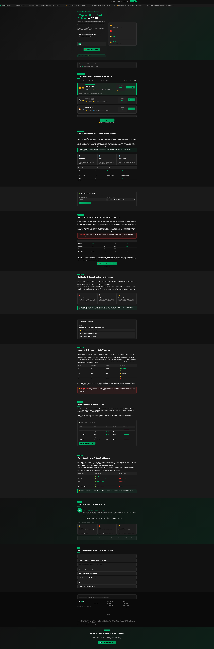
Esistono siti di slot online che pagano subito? (107, 573)
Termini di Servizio (126, 605)
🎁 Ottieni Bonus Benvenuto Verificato (107, 263)
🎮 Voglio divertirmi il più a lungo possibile (88, 336)
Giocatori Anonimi (96, 597)
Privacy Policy (125, 603)
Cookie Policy (125, 607)
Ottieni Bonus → (131, 87)
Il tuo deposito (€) (83, 197)
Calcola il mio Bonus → (84, 202)
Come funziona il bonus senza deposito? (107, 586)
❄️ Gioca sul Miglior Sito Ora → (107, 642)
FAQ (127, 1)
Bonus (118, 1)
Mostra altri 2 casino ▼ (107, 115)
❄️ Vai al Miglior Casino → (107, 120)
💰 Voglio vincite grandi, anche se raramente (88, 330)
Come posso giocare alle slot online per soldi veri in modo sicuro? (107, 560)
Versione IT (109, 614)
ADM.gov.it (90, 597)
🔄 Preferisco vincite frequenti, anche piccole (88, 333)
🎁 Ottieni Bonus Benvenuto (91, 49)
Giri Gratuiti (123, 1)
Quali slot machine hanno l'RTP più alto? (107, 577)
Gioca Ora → (133, 1)
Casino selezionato (111, 197)
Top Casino (113, 1)
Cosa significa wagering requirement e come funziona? (107, 564)
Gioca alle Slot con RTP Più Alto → (87, 443)
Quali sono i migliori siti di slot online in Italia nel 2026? (107, 556)
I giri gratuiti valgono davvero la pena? (107, 569)
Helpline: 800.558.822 (104, 597)
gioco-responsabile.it (82, 597)
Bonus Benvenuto (110, 605)
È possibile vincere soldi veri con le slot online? (107, 582)
